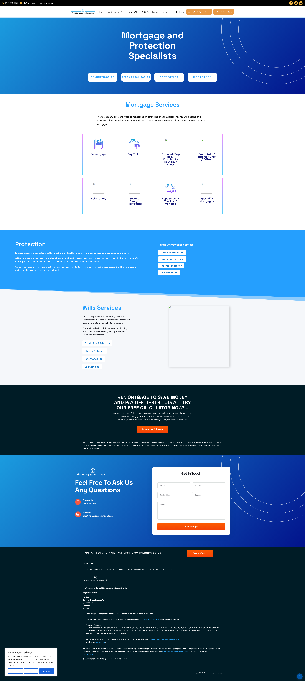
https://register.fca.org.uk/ (150, 619)
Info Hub (178, 12)
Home (101, 12)
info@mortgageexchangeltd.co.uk (98, 516)
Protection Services (172, 259)
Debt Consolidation (150, 12)
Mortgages (112, 12)
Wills (136, 12)
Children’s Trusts (94, 351)
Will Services (92, 366)
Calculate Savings (200, 553)
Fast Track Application (223, 12)
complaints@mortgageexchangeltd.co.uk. (164, 639)
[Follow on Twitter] (296, 3)
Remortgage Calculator (152, 429)
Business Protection (172, 252)
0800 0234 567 (88, 654)
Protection (125, 12)
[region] (31, 662)
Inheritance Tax (94, 358)
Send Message (191, 526)
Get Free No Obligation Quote (198, 12)
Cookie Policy (201, 673)
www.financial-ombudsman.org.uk (175, 651)
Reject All (31, 671)
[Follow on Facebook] (291, 3)
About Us (167, 12)
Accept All (47, 671)
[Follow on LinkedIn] (301, 3)
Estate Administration (97, 343)
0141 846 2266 (89, 503)
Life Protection (169, 272)
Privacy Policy (216, 673)
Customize (15, 671)
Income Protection (171, 265)
